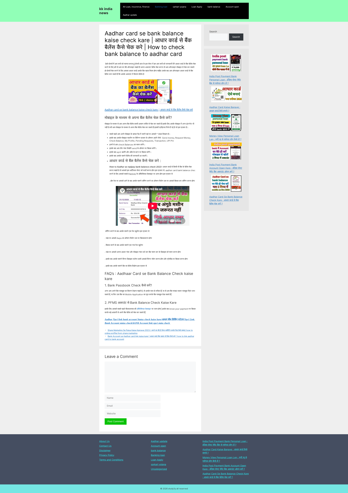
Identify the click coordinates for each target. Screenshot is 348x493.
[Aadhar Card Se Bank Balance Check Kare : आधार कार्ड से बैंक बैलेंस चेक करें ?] (226, 184)
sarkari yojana (179, 6)
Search (213, 31)
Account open (232, 6)
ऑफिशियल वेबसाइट (144, 309)
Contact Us (105, 446)
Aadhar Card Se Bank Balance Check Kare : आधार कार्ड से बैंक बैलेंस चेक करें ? (225, 200)
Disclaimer (105, 450)
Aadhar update (130, 15)
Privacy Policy (106, 455)
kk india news (105, 11)
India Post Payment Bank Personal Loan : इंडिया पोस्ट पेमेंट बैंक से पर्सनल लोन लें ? (225, 80)
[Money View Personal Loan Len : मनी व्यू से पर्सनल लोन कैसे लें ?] (226, 123)
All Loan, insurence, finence (136, 6)
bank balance (214, 6)
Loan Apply (197, 6)
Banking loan (161, 6)
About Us (104, 441)
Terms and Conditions (111, 459)
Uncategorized (159, 469)
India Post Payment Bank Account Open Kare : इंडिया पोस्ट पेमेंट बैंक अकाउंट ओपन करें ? (225, 168)
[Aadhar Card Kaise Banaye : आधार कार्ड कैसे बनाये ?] (226, 94)
